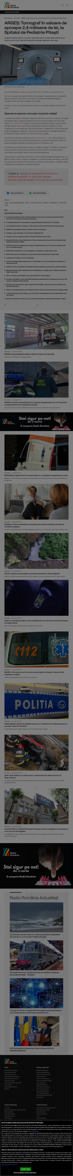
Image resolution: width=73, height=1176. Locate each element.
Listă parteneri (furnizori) (9, 1164)
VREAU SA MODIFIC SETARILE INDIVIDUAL (25, 1172)
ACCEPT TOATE (25, 1169)
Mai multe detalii (33, 1131)
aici (53, 1140)
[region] (36, 1148)
